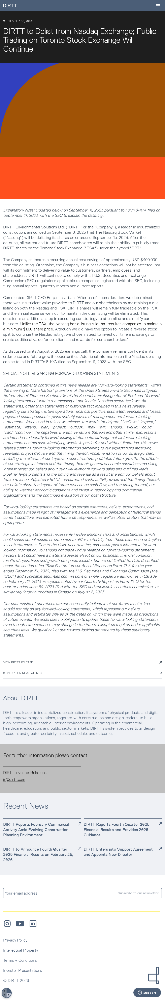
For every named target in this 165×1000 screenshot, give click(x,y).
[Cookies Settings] (7, 993)
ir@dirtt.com (14, 779)
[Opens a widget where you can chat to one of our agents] (147, 993)
